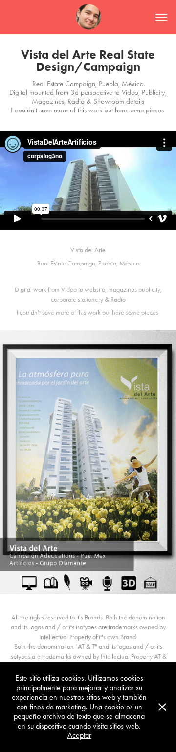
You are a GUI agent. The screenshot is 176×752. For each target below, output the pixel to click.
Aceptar (79, 735)
